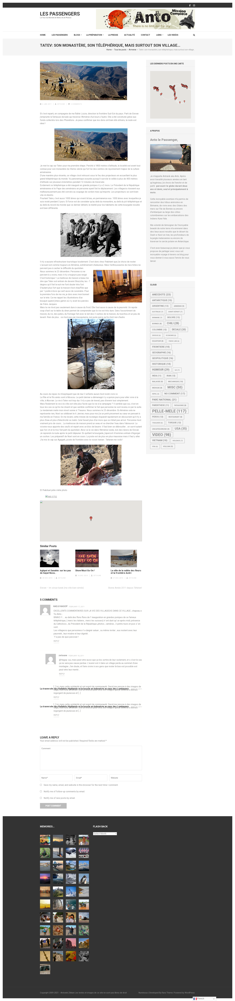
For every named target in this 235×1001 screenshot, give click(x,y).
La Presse (113, 35)
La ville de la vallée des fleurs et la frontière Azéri (126, 571)
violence (178, 441)
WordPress (190, 992)
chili (173, 323)
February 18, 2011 (76, 656)
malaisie (157, 382)
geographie (161, 352)
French (200, 998)
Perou (157, 417)
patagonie (180, 405)
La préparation (94, 35)
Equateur (157, 341)
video (161, 434)
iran (171, 376)
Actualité (129, 35)
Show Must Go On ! (85, 570)
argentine (160, 306)
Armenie (179, 306)
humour (160, 369)
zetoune (61, 104)
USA (181, 428)
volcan (168, 446)
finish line (174, 341)
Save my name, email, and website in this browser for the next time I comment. (81, 785)
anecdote (161, 294)
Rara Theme (167, 992)
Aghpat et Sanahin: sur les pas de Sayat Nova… (55, 571)
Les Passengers (60, 14)
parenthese (160, 405)
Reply (56, 641)
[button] (91, 518)
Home (43, 35)
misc (175, 387)
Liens (159, 35)
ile (177, 370)
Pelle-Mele (169, 411)
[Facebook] (190, 5)
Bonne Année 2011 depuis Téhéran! (125, 588)
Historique (161, 364)
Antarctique (162, 300)
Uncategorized (160, 429)
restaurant (175, 417)
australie (157, 312)
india (156, 376)
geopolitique (162, 358)
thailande (157, 423)
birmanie (157, 317)
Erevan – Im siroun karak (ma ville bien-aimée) (62, 588)
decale (179, 329)
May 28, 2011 (137, 689)
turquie (174, 422)
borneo (157, 324)
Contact (145, 35)
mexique (157, 388)
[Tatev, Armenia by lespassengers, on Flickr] (51, 496)
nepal (155, 394)
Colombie (159, 329)
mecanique (175, 381)
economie (171, 335)
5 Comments (76, 104)
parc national (164, 399)
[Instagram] (194, 5)
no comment (174, 393)
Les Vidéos (173, 35)
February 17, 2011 (76, 607)
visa (155, 446)
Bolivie (173, 317)
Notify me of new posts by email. (59, 798)
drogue (156, 335)
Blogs (77, 35)
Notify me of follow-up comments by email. (64, 791)
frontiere (161, 346)
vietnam (159, 440)
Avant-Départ (175, 312)
